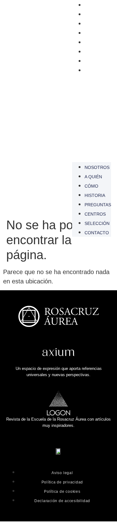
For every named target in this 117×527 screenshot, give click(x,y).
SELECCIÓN (97, 61)
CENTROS (95, 51)
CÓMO (91, 23)
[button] (91, 116)
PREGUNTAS (98, 42)
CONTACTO (97, 70)
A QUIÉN (93, 14)
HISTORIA (95, 33)
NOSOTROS (97, 5)
